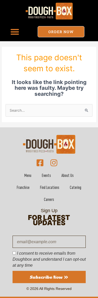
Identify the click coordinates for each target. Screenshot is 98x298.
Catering (75, 187)
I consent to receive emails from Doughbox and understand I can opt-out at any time (49, 259)
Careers (49, 199)
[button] (15, 32)
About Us (67, 175)
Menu (27, 175)
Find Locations (49, 187)
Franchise (23, 187)
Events (46, 175)
